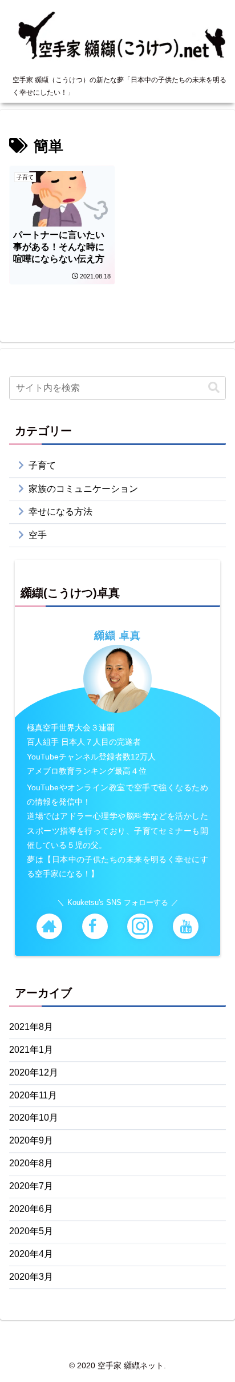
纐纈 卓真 (117, 635)
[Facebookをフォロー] (95, 926)
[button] (214, 387)
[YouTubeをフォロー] (185, 926)
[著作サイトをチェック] (49, 926)
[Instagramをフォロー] (140, 926)
